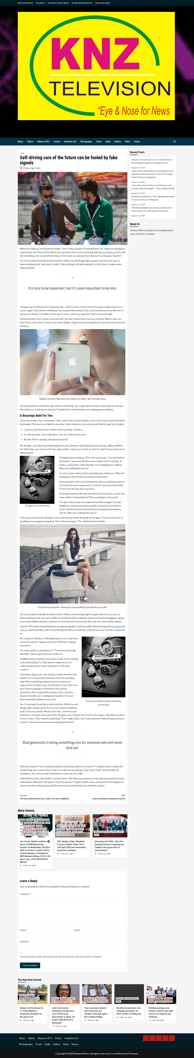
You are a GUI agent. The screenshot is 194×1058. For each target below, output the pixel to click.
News (29, 832)
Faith (47, 823)
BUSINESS (40, 3)
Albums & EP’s (43, 141)
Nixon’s (35, 674)
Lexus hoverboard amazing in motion (108, 797)
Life (44, 829)
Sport (46, 832)
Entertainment (39, 823)
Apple (22, 820)
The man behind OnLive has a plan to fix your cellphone (44, 797)
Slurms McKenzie (107, 252)
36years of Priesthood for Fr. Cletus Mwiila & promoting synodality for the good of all (151, 161)
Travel (98, 141)
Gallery (118, 141)
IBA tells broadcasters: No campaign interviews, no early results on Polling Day (153, 198)
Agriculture (153, 995)
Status (137, 141)
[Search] (174, 141)
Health (39, 826)
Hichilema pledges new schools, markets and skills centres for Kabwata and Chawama (151, 209)
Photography (86, 141)
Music (20, 141)
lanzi (38, 167)
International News (26, 829)
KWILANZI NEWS (102, 3)
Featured (23, 826)
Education (28, 823)
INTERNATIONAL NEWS (58, 3)
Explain (70, 464)
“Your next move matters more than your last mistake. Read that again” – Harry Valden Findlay (153, 187)
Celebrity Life (70, 141)
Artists (57, 141)
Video (127, 141)
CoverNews (117, 1053)
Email (77, 930)
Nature (22, 832)
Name (23, 930)
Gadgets (31, 826)
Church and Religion (42, 820)
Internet (38, 829)
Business (29, 820)
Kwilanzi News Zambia (96, 124)
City (21, 823)
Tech (22, 153)
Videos (30, 141)
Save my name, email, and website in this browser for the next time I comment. (61, 956)
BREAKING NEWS (25, 3)
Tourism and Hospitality (34, 835)
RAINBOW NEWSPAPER (82, 3)
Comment (26, 894)
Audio (108, 141)
